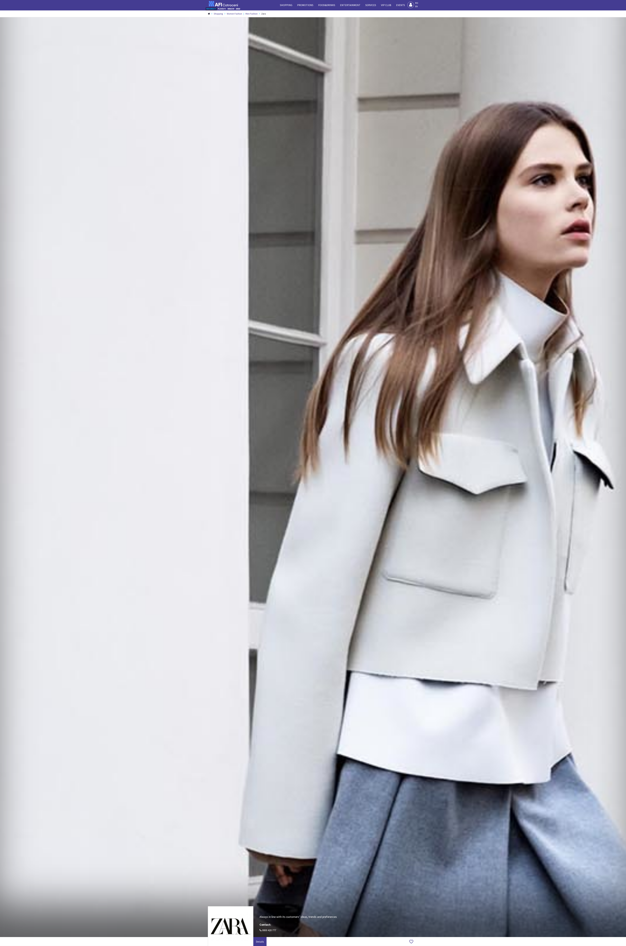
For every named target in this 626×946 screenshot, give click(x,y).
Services (370, 5)
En (416, 6)
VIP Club (386, 5)
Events (400, 5)
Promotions (305, 5)
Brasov (231, 9)
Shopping (286, 5)
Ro (416, 2)
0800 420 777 (269, 930)
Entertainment (350, 5)
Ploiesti (222, 9)
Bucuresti (211, 9)
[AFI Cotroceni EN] (223, 4)
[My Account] (410, 5)
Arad (238, 9)
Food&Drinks (326, 5)
